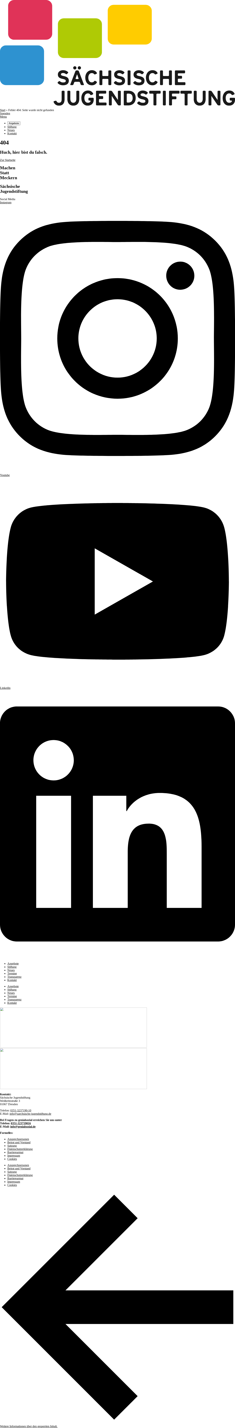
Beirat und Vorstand (18, 1142)
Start (2, 110)
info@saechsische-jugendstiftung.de (30, 1113)
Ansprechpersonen (18, 1139)
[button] (28, 1426)
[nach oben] (117, 1423)
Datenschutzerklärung (20, 1149)
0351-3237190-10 (20, 1110)
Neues (11, 970)
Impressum (13, 1155)
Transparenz (14, 976)
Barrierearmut (15, 1152)
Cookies (12, 1158)
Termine (12, 973)
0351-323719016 (21, 1123)
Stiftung (12, 966)
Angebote (13, 963)
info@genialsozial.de (23, 1126)
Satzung (12, 1145)
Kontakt (12, 980)
